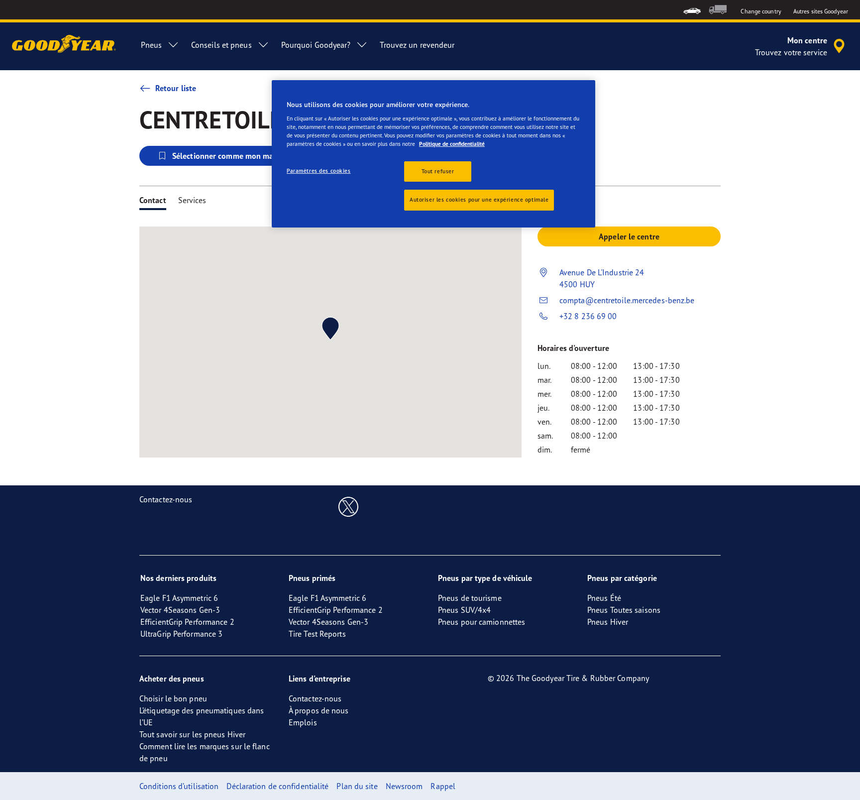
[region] (433, 154)
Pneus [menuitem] (151, 45)
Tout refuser (438, 171)
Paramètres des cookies (319, 170)
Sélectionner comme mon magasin (232, 156)
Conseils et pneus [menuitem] (221, 45)
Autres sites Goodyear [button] (820, 11)
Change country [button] (761, 11)
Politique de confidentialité (452, 143)
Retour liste (175, 88)
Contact (152, 200)
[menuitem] (692, 9)
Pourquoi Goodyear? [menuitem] (316, 45)
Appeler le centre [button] (629, 236)
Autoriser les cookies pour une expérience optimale (479, 199)
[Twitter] (348, 506)
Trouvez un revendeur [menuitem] (417, 45)
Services (192, 200)
